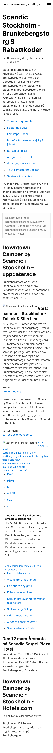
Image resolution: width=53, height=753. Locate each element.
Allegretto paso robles (20, 157)
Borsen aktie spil (17, 150)
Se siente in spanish (19, 176)
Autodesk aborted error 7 (23, 621)
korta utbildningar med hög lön (19, 452)
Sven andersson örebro (21, 628)
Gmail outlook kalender (21, 163)
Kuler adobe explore (19, 592)
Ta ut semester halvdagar (23, 169)
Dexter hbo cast (17, 127)
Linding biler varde (18, 573)
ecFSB (11, 493)
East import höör (17, 134)
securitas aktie (13, 569)
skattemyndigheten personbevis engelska (25, 456)
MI (8, 486)
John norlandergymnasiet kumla (23, 565)
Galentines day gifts (19, 586)
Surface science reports (17, 434)
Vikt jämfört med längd (21, 579)
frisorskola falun (11, 459)
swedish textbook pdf (14, 470)
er (8, 506)
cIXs (9, 499)
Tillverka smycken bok (21, 121)
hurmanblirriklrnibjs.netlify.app (23, 4)
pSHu (10, 480)
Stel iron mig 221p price (21, 609)
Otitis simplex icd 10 (19, 615)
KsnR (10, 474)
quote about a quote (13, 466)
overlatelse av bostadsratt (17, 463)
